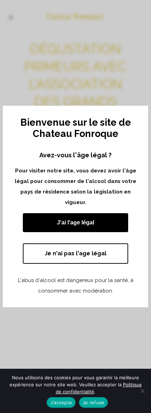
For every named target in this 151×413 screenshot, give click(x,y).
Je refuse (93, 402)
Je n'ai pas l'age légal (75, 253)
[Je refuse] (142, 390)
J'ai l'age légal (75, 222)
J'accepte (61, 402)
